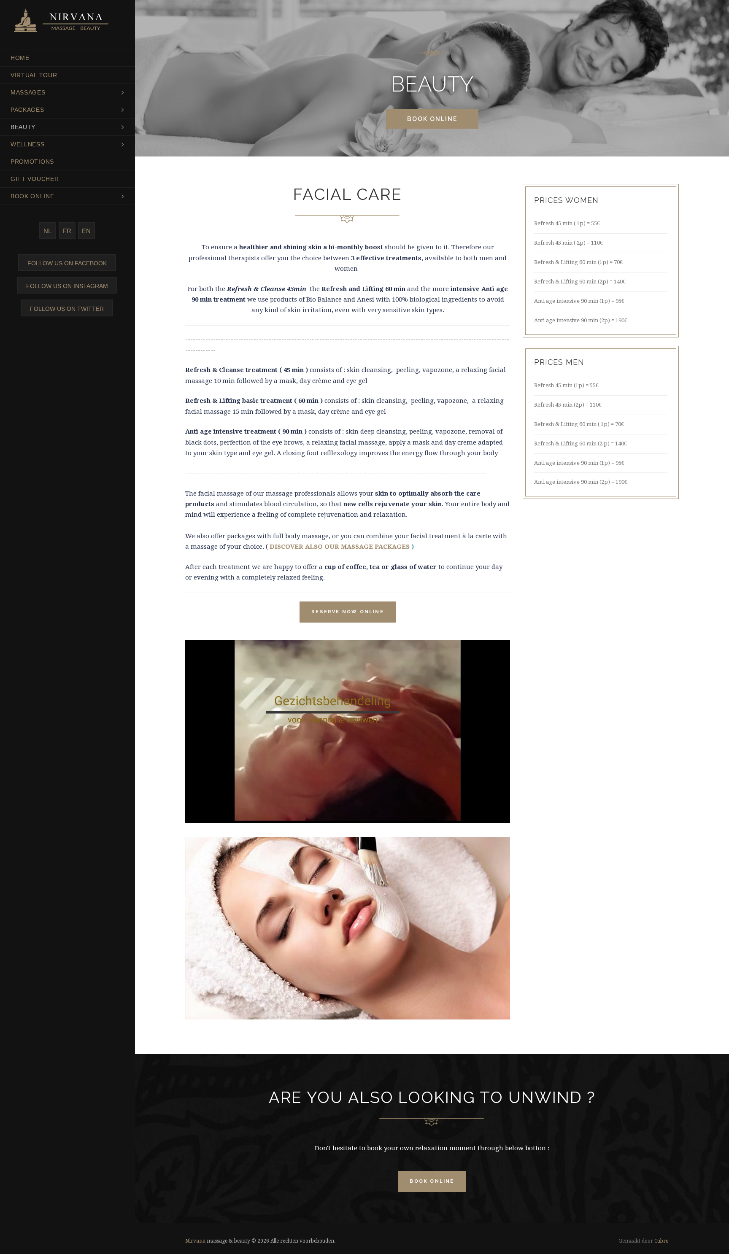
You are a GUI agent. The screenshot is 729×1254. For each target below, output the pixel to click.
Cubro (661, 1241)
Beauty (23, 127)
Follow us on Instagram (67, 286)
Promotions (32, 161)
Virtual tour (34, 75)
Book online (32, 196)
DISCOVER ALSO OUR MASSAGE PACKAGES (340, 546)
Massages (28, 92)
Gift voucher (35, 178)
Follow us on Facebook (67, 263)
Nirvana (195, 1241)
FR (67, 231)
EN (86, 231)
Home (20, 57)
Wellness (28, 144)
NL (47, 231)
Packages (27, 109)
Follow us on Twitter (67, 308)
